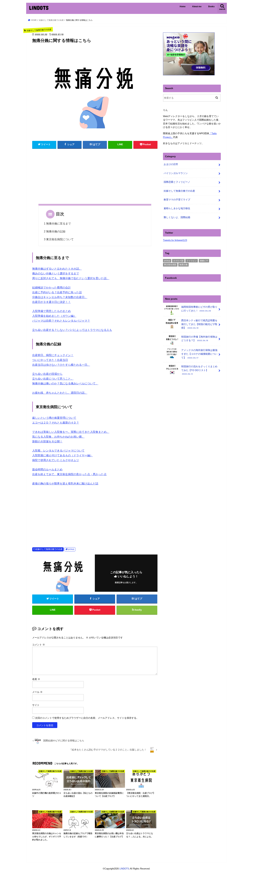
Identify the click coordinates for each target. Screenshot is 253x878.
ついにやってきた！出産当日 (50, 360)
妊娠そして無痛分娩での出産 (49, 549)
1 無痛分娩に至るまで (57, 223)
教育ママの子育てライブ (177, 199)
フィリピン (191, 260)
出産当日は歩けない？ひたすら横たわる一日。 (61, 364)
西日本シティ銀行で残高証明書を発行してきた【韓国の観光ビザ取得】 (199, 324)
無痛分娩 (183, 264)
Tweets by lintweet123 (175, 240)
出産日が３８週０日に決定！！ (51, 302)
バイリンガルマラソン (176, 173)
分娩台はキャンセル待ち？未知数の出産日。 (59, 297)
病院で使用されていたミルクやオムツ (55, 460)
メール (37, 692)
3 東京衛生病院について (59, 239)
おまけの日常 (171, 164)
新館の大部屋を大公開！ (47, 441)
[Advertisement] (94, 178)
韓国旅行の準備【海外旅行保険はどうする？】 (199, 338)
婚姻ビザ (204, 260)
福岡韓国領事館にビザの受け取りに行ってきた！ (199, 308)
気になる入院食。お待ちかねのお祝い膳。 (58, 436)
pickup (71, 549)
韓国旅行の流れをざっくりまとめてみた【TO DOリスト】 (199, 370)
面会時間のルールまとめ (47, 469)
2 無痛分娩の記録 (54, 231)
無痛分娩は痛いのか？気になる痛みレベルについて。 (65, 383)
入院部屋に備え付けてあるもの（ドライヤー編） (62, 455)
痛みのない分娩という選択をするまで (55, 273)
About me (197, 6)
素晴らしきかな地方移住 (177, 208)
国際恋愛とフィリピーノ (177, 182)
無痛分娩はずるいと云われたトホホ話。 (57, 268)
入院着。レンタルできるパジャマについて (58, 450)
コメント (38, 644)
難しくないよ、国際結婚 (177, 217)
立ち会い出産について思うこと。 (52, 378)
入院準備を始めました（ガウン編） (54, 315)
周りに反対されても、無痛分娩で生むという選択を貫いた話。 (70, 278)
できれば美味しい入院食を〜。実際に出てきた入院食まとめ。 (70, 431)
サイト (35, 705)
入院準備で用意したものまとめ (51, 311)
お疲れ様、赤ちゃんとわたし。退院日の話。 (59, 392)
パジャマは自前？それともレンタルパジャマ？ (61, 320)
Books (211, 6)
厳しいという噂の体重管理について (54, 417)
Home (183, 6)
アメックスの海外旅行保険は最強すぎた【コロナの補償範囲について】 (199, 354)
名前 (36, 679)
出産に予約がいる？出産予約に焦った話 (57, 292)
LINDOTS (39, 7)
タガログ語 (178, 260)
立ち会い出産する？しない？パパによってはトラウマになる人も (72, 329)
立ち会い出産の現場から (47, 373)
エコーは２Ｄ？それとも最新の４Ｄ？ (55, 422)
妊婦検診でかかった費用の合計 (51, 287)
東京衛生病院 (170, 264)
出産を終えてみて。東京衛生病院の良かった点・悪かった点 (69, 474)
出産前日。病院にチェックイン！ (52, 355)
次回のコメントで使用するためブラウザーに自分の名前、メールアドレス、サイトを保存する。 (87, 718)
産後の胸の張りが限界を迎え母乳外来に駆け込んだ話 (65, 483)
